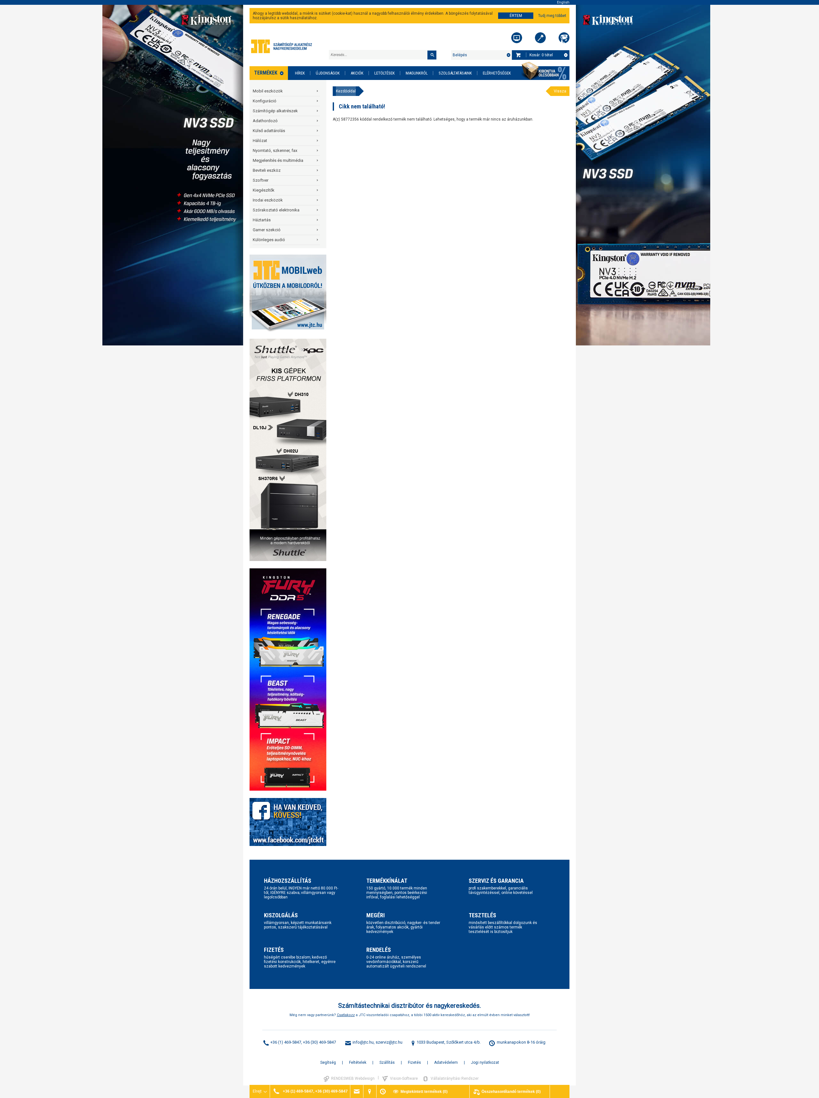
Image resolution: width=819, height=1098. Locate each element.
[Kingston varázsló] (564, 37)
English (563, 2)
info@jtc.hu (363, 1042)
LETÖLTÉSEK (384, 73)
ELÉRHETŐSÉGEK (497, 73)
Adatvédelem (446, 1062)
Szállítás (387, 1062)
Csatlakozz (346, 1015)
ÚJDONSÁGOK (328, 73)
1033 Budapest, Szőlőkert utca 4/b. (449, 1042)
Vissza (560, 91)
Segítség (328, 1062)
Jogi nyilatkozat (485, 1062)
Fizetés (414, 1062)
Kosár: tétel (541, 55)
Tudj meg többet (552, 15)
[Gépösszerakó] (516, 37)
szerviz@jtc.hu (389, 1042)
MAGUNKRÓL (417, 73)
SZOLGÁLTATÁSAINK (455, 73)
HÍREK (300, 73)
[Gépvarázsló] (540, 37)
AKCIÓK (357, 73)
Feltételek (357, 1062)
